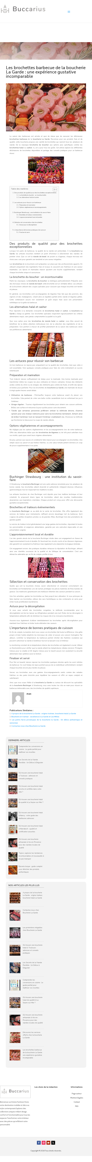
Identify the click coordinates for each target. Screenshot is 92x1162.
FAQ (76, 1106)
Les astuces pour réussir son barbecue (27, 202)
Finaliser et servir (24, 232)
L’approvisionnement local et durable (30, 217)
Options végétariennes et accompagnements (32, 207)
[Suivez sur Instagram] (44, 1143)
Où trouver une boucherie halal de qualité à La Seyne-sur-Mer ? (32, 1000)
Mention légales (76, 1098)
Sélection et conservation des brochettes (28, 222)
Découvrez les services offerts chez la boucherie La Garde (32, 1035)
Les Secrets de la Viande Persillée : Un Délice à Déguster (32, 965)
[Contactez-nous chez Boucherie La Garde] (16, 921)
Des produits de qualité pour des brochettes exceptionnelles (35, 193)
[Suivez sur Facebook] (39, 1143)
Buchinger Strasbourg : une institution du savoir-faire (32, 212)
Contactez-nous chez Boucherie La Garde (28, 726)
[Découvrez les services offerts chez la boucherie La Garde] (16, 1044)
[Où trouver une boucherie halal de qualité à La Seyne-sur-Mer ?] (16, 1009)
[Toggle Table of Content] (53, 189)
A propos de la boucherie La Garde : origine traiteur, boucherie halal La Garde (43, 713)
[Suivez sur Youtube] (48, 1143)
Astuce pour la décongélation (28, 225)
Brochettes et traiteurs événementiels (30, 215)
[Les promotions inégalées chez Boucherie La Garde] (16, 939)
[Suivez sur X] (53, 1143)
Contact (77, 1102)
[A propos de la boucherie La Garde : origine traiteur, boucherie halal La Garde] (16, 904)
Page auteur (77, 1094)
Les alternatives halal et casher (29, 197)
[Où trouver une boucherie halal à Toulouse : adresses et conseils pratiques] (16, 956)
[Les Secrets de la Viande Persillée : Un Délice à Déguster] (16, 974)
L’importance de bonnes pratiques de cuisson (30, 230)
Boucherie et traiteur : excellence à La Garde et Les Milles (35, 717)
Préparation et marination (27, 205)
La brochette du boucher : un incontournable (32, 195)
